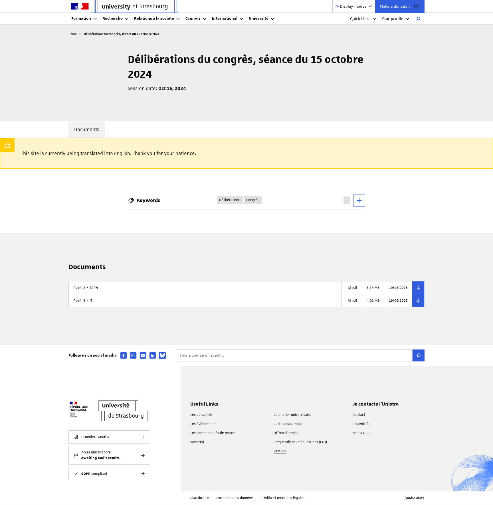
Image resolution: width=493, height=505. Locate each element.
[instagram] (133, 355)
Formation (81, 18)
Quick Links (360, 18)
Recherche (112, 18)
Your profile (392, 18)
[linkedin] (152, 355)
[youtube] (143, 355)
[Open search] (418, 19)
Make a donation (395, 6)
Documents (86, 129)
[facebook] (123, 355)
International (224, 18)
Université (258, 18)
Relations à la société (154, 18)
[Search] (419, 355)
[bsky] (162, 355)
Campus (193, 18)
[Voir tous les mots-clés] (359, 201)
